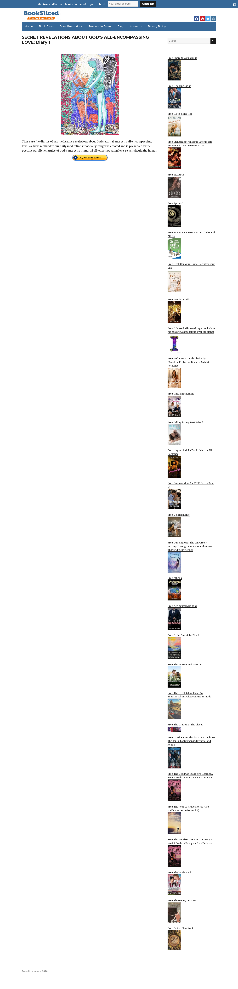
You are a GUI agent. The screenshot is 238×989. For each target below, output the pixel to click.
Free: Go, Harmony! (179, 514)
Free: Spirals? (175, 203)
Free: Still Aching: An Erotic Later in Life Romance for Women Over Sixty (190, 143)
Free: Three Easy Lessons (182, 900)
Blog (121, 26)
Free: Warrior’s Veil (178, 299)
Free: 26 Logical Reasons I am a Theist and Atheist (191, 234)
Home (29, 26)
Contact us (184, 972)
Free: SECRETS (176, 174)
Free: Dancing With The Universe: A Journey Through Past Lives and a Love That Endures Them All (190, 546)
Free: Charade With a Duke (182, 58)
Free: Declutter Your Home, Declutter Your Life (191, 266)
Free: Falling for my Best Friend (185, 422)
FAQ (195, 972)
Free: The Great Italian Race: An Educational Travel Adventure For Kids (189, 695)
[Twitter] (207, 18)
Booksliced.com (30, 971)
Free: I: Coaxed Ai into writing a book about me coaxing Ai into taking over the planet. (192, 330)
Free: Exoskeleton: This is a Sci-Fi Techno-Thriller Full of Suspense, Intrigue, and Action (191, 741)
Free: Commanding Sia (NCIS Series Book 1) (191, 485)
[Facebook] (196, 18)
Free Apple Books (99, 26)
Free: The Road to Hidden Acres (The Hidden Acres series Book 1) (188, 808)
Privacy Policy (157, 26)
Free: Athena (175, 577)
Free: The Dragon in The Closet (185, 724)
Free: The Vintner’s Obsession (184, 664)
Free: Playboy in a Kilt (180, 872)
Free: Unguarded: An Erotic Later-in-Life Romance (190, 452)
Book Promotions (71, 26)
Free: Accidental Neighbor (182, 606)
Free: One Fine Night (179, 86)
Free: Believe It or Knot (180, 928)
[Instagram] (213, 18)
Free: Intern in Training (181, 393)
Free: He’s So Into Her (180, 113)
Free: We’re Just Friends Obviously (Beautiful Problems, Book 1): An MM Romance (188, 362)
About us (136, 26)
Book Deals (46, 26)
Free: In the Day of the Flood (183, 635)
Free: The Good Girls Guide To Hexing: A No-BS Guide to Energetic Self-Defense (190, 775)
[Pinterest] (202, 18)
